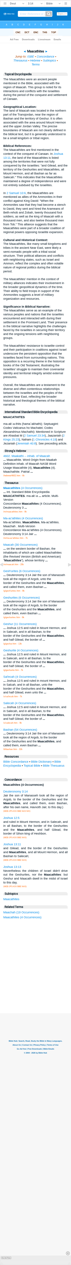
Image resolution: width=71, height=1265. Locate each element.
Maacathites (11, 899)
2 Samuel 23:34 (34, 435)
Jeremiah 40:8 (26, 443)
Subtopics (49, 60)
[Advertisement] (39, 988)
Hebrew (35, 60)
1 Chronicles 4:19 (44, 439)
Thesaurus (20, 60)
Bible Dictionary (41, 761)
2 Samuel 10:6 (16, 193)
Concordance (45, 56)
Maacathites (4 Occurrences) (22, 917)
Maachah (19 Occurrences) (21, 912)
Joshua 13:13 (12, 867)
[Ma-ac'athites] (67, 572)
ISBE (30, 56)
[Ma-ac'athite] (4, 572)
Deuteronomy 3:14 (15, 791)
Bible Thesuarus (53, 765)
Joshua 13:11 (12, 844)
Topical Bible (32, 765)
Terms (36, 64)
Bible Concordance (15, 761)
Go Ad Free (6, 1258)
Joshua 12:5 (11, 818)
